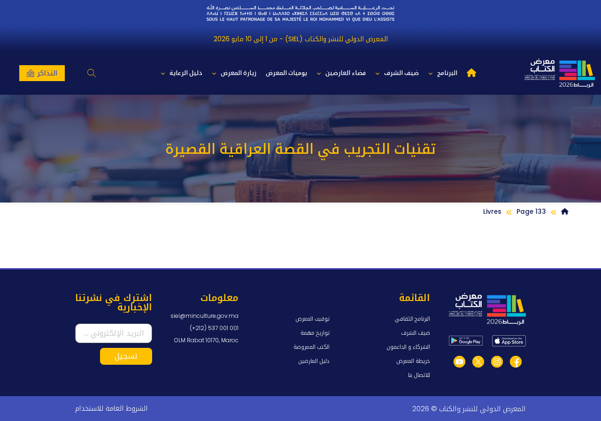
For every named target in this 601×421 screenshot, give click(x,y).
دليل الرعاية (186, 72)
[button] (91, 73)
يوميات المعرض (286, 72)
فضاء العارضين (345, 72)
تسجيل (126, 356)
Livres (492, 211)
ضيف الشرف (401, 72)
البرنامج (447, 72)
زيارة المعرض (238, 72)
